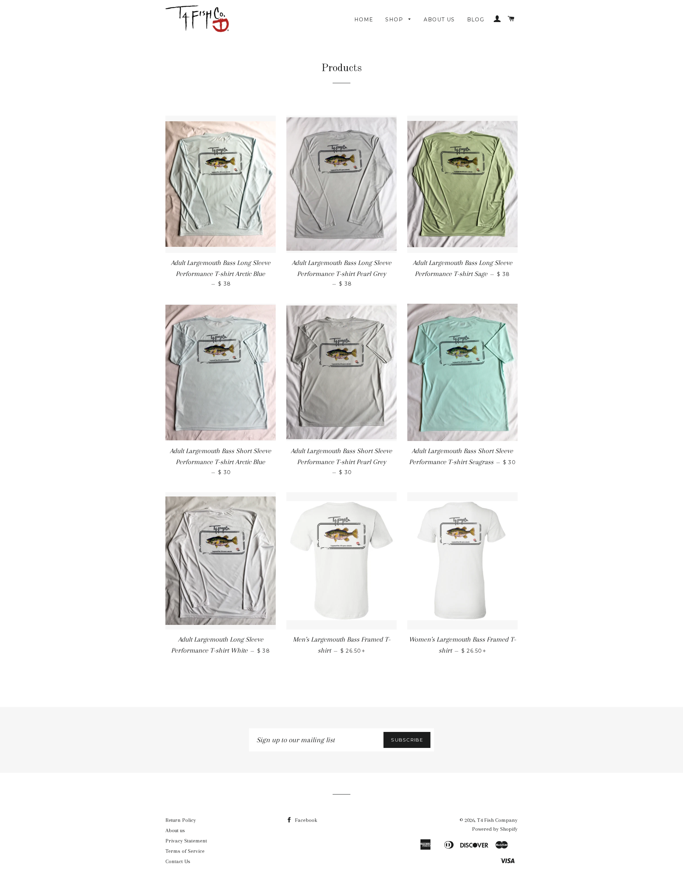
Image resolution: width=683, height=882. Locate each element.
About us (439, 19)
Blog (476, 19)
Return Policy (180, 820)
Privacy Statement (186, 841)
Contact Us (177, 861)
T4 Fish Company (497, 820)
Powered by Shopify (495, 829)
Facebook (305, 820)
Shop (395, 19)
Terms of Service (185, 851)
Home (364, 19)
